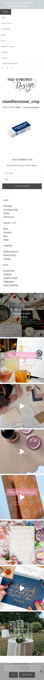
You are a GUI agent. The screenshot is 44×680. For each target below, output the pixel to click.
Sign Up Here (23, 6)
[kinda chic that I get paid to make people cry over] (22, 315)
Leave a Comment (31, 107)
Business (7, 274)
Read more (27, 675)
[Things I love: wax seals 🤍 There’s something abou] (22, 451)
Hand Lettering (10, 285)
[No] (41, 671)
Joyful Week (8, 270)
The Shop (7, 206)
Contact (7, 258)
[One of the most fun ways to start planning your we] (22, 497)
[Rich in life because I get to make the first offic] (22, 406)
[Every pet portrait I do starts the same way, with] (22, 360)
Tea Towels (8, 217)
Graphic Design (10, 278)
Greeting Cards (10, 209)
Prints (6, 213)
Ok (13, 675)
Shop (5, 228)
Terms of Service (11, 251)
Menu (5, 12)
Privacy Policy (9, 255)
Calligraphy (8, 281)
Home (6, 239)
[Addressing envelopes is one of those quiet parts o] (22, 588)
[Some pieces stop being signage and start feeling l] (22, 633)
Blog (5, 236)
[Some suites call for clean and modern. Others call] (22, 542)
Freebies (7, 232)
